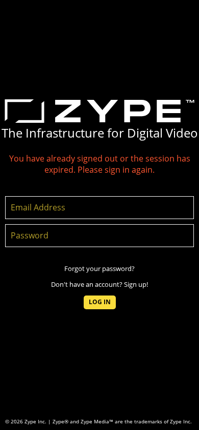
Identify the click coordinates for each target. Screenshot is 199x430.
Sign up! (136, 284)
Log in (100, 302)
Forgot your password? (99, 268)
